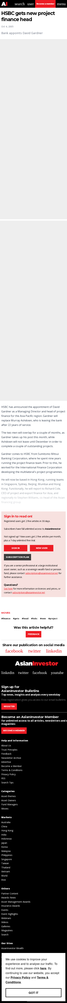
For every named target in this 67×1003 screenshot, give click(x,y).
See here (8, 588)
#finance (5, 618)
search (20, 4)
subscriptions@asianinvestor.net (41, 573)
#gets (16, 618)
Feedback (33, 634)
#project (52, 618)
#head (25, 618)
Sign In (16, 548)
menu (61, 4)
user (30, 4)
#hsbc (34, 618)
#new (43, 618)
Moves (5, 612)
